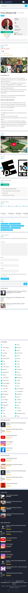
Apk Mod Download (20, 581)
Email (2, 263)
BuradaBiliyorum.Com (5, 582)
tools (7, 121)
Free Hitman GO (6, 53)
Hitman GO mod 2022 (15, 228)
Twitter (8, 40)
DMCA (10, 586)
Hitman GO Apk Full (5, 225)
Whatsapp (24, 40)
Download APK (8, 32)
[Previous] (1, 167)
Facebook (3, 40)
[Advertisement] (14, 325)
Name (2, 257)
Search (25, 284)
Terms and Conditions (22, 586)
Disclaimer (12, 587)
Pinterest (14, 40)
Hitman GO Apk (4, 223)
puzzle (5, 11)
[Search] (26, 6)
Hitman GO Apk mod (5, 228)
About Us (3, 586)
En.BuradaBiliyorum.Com (17, 582)
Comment (3, 242)
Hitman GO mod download (6, 230)
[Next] (27, 167)
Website (2, 268)
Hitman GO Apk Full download (17, 225)
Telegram (19, 40)
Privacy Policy (14, 586)
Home (2, 11)
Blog (7, 586)
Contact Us (17, 587)
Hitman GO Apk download (8, 55)
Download (6, 184)
